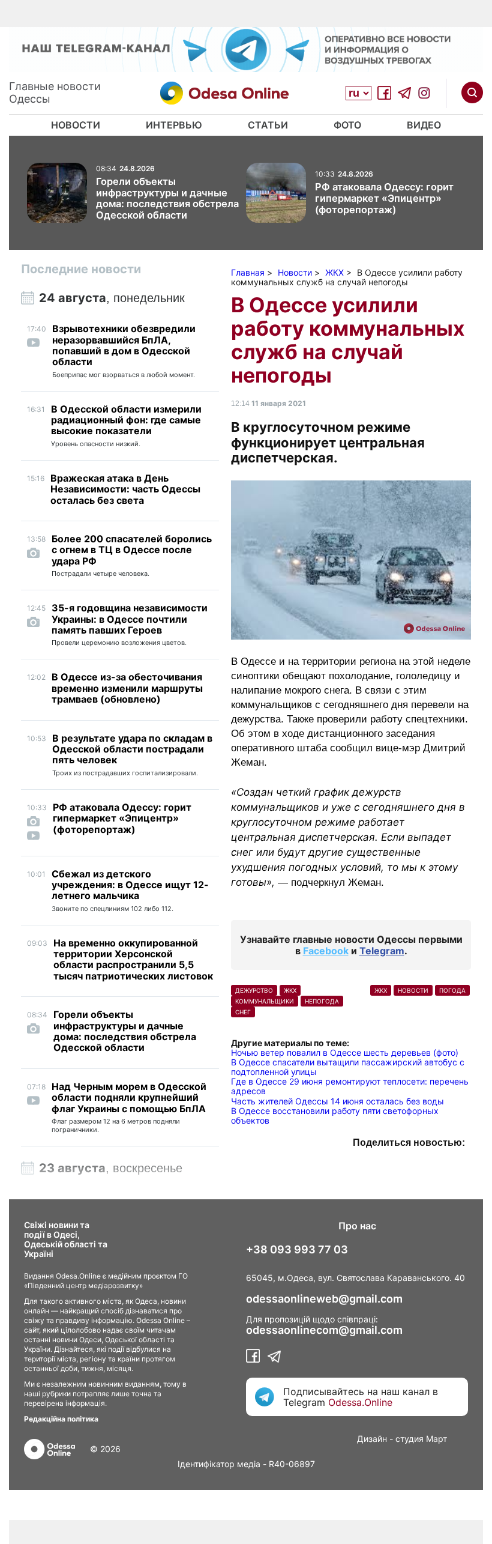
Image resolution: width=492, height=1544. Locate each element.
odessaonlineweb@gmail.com (324, 1299)
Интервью (174, 125)
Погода (452, 990)
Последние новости (81, 269)
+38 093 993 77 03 (297, 1250)
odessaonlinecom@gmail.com (324, 1330)
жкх (290, 990)
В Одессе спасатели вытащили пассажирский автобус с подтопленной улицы (347, 1067)
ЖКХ (380, 990)
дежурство (254, 990)
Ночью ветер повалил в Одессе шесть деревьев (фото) (344, 1052)
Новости (75, 125)
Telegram (381, 951)
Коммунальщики (264, 1001)
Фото (347, 125)
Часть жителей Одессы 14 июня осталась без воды (337, 1101)
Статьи (268, 125)
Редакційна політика (61, 1418)
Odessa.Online (360, 1402)
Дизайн (372, 1438)
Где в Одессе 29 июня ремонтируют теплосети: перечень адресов (350, 1086)
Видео (424, 125)
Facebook (326, 951)
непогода (322, 1001)
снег (243, 1012)
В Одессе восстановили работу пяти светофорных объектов (335, 1115)
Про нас (357, 1226)
